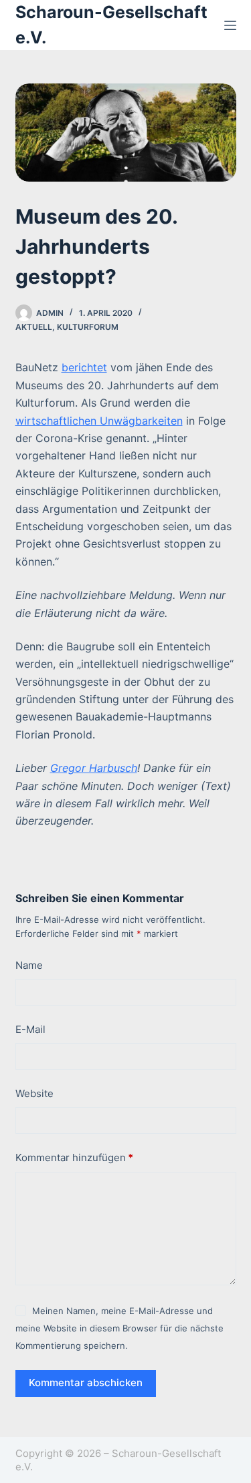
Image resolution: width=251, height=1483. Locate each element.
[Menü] (230, 25)
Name (29, 965)
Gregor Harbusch (93, 768)
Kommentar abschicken (86, 1382)
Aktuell (33, 327)
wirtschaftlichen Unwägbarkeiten (99, 420)
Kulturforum (87, 327)
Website (34, 1093)
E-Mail (30, 1029)
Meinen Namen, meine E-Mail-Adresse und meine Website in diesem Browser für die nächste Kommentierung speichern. (119, 1328)
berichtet (84, 367)
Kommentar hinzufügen (74, 1157)
